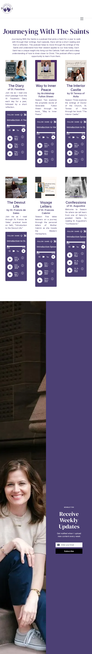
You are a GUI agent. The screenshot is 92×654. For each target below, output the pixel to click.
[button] (83, 18)
